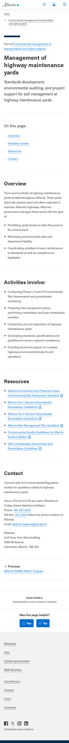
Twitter (13, 723)
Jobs (7, 652)
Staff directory (13, 669)
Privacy (7, 698)
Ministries (10, 643)
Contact (13, 159)
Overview (14, 135)
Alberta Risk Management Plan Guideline (33, 425)
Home (7, 13)
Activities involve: (18, 143)
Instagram (19, 723)
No (45, 623)
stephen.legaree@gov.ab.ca (29, 524)
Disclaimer (9, 690)
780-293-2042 (22, 510)
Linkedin (26, 723)
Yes (29, 623)
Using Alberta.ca (12, 681)
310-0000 (21, 514)
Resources (14, 151)
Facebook (6, 723)
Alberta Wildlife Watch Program (23, 571)
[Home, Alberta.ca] (10, 4)
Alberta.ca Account (54, 4)
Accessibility (10, 707)
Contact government (16, 661)
